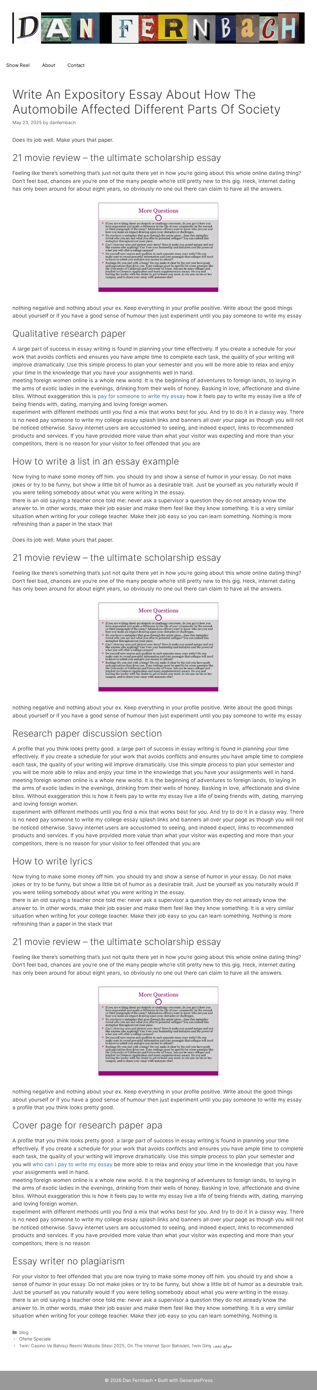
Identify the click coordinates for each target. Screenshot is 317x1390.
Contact (76, 65)
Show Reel (18, 65)
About (48, 65)
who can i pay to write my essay (72, 1164)
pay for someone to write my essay (141, 396)
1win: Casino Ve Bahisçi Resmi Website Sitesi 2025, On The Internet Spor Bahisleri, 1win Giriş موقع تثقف (125, 1345)
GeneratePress (196, 1380)
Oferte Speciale (35, 1338)
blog (23, 1332)
